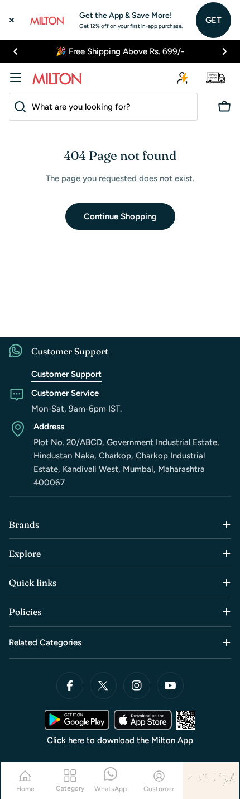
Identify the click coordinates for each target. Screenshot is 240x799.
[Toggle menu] (15, 77)
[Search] (18, 107)
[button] (15, 51)
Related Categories (45, 642)
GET (213, 20)
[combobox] (103, 107)
